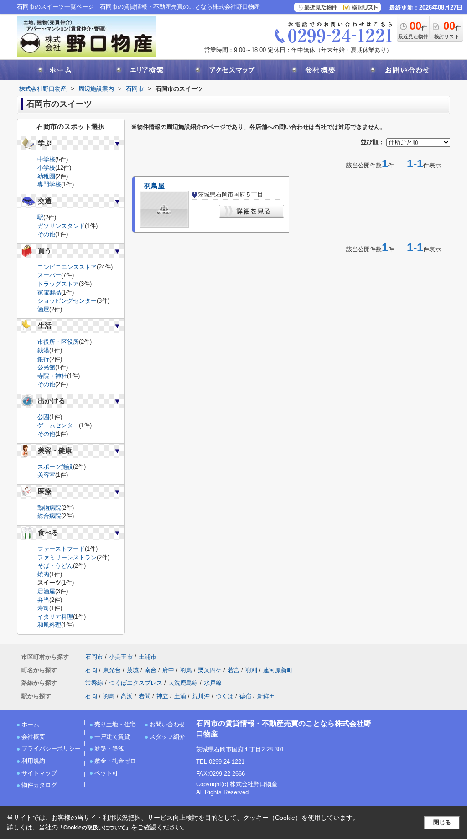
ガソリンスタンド (61, 226)
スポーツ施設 (55, 466)
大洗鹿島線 (183, 682)
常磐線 (94, 682)
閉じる (442, 822)
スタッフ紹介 (167, 736)
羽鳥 (186, 670)
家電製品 (49, 292)
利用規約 (33, 760)
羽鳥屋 (154, 186)
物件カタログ (39, 785)
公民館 (46, 367)
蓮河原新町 (278, 670)
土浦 (180, 696)
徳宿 (245, 696)
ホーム (30, 724)
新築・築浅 (109, 748)
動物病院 (49, 507)
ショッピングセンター (67, 300)
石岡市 (94, 656)
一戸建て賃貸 (112, 736)
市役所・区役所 (58, 341)
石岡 (91, 670)
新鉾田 (266, 696)
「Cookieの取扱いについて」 (94, 827)
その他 (46, 234)
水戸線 (213, 682)
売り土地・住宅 (115, 724)
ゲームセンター (58, 425)
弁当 (43, 599)
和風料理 (49, 624)
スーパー (49, 275)
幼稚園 (46, 176)
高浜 (127, 696)
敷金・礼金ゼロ (115, 760)
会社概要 (33, 736)
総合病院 (49, 516)
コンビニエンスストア (67, 267)
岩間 (144, 696)
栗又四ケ (210, 670)
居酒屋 (46, 591)
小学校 (46, 167)
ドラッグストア (58, 283)
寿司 (43, 608)
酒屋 (43, 309)
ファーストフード (61, 548)
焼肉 (43, 574)
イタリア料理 (55, 616)
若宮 (233, 670)
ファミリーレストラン (67, 557)
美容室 (46, 474)
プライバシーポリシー (51, 748)
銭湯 (43, 350)
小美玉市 (121, 656)
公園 (43, 417)
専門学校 (49, 184)
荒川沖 (201, 696)
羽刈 (251, 670)
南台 (150, 670)
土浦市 (147, 656)
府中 (168, 670)
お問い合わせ (167, 724)
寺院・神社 (52, 376)
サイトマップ (39, 773)
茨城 (133, 670)
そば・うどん (55, 565)
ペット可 (106, 773)
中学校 (46, 159)
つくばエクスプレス (135, 682)
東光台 (112, 670)
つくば (225, 696)
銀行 (43, 359)
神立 (162, 696)
